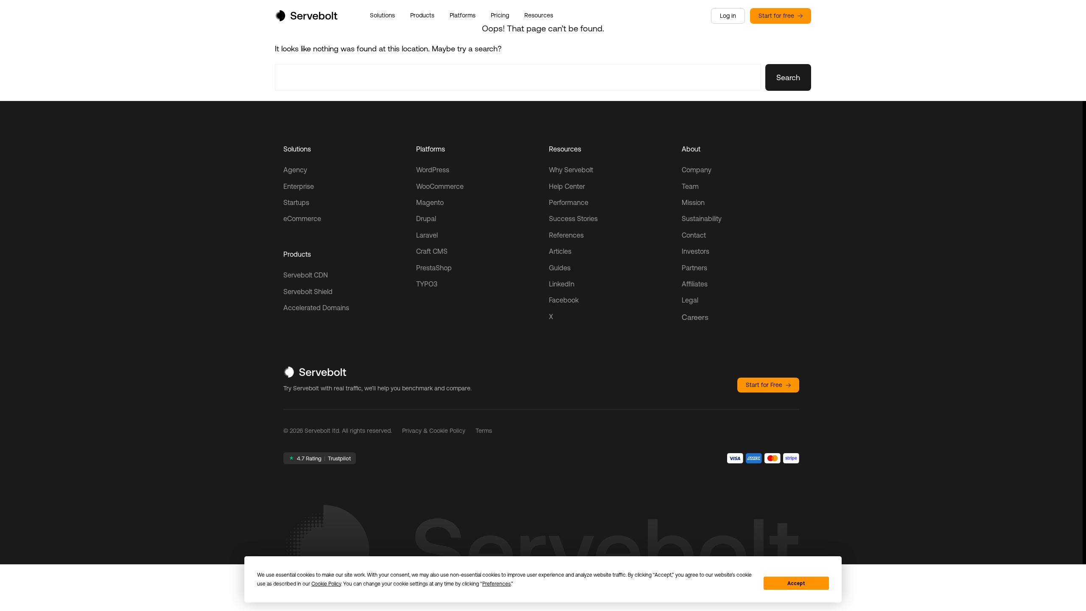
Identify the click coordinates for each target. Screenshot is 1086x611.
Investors (695, 251)
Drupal (426, 218)
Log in (728, 15)
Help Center (567, 186)
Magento (430, 202)
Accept (796, 583)
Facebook (564, 300)
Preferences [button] (496, 584)
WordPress (432, 170)
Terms (484, 430)
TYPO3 (426, 284)
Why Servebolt (571, 170)
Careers (695, 317)
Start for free (776, 15)
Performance (568, 202)
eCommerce (302, 218)
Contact (694, 235)
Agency (295, 170)
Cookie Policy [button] (326, 584)
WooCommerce (440, 186)
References (566, 235)
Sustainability (702, 218)
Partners (694, 268)
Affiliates (695, 284)
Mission (693, 202)
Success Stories (573, 218)
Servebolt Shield (308, 291)
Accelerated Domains (316, 307)
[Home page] (306, 18)
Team (690, 186)
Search (788, 77)
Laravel (427, 235)
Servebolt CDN (305, 275)
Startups (296, 202)
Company (696, 170)
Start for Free (764, 384)
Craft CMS (432, 251)
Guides (560, 268)
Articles (560, 251)
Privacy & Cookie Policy (433, 430)
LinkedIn (561, 284)
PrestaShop (434, 268)
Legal (690, 300)
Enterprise (298, 186)
